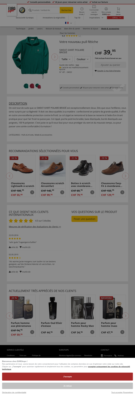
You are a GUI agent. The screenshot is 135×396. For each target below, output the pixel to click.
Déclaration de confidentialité (14, 392)
